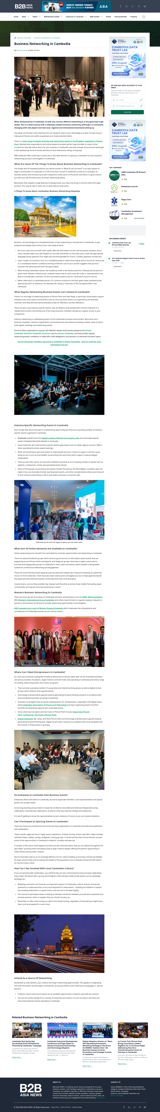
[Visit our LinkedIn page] (126, 6)
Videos (35, 17)
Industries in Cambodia (74, 17)
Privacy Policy (55, 1107)
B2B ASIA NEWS (26, 1107)
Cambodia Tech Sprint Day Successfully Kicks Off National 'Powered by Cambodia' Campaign (27, 1043)
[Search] (143, 16)
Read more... (16, 1057)
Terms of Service (65, 1107)
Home (16, 17)
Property (133, 17)
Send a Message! (117, 1096)
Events (108, 17)
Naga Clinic (126, 199)
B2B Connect (94, 17)
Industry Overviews (24, 38)
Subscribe (127, 112)
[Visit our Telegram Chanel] (139, 6)
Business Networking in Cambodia (47, 38)
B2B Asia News (22, 50)
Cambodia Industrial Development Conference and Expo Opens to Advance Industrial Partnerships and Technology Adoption (62, 1044)
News (24, 17)
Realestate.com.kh (129, 186)
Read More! (100, 1098)
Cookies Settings (77, 1107)
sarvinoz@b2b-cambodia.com (129, 1093)
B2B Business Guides (51, 17)
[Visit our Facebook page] (120, 6)
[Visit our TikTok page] (133, 6)
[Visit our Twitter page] (145, 6)
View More (117, 251)
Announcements (121, 17)
